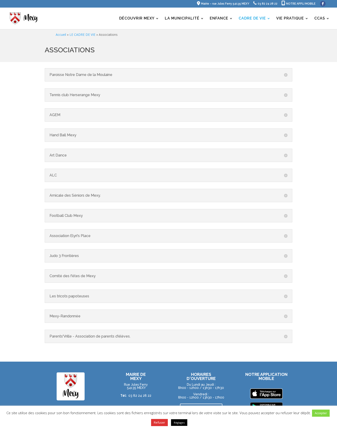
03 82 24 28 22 (139, 395)
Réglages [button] (179, 422)
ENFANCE (219, 18)
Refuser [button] (159, 422)
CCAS (319, 18)
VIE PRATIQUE (290, 18)
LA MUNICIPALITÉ (182, 18)
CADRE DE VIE (252, 18)
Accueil (61, 34)
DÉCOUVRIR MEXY (137, 18)
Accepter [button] (321, 413)
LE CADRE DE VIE (82, 34)
